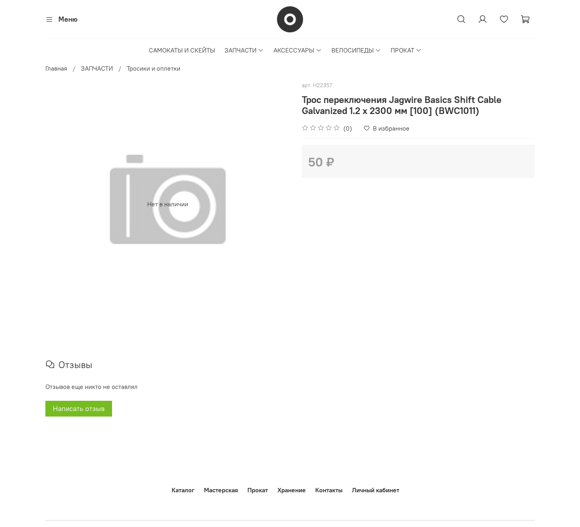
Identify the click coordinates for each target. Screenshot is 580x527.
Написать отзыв (79, 408)
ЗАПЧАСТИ (240, 50)
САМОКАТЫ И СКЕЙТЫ (182, 50)
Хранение (291, 490)
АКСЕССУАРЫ (293, 50)
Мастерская (221, 490)
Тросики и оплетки (153, 68)
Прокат (257, 490)
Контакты (328, 490)
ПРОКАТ (402, 50)
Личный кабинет (375, 490)
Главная (56, 68)
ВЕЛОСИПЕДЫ (352, 50)
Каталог (183, 490)
